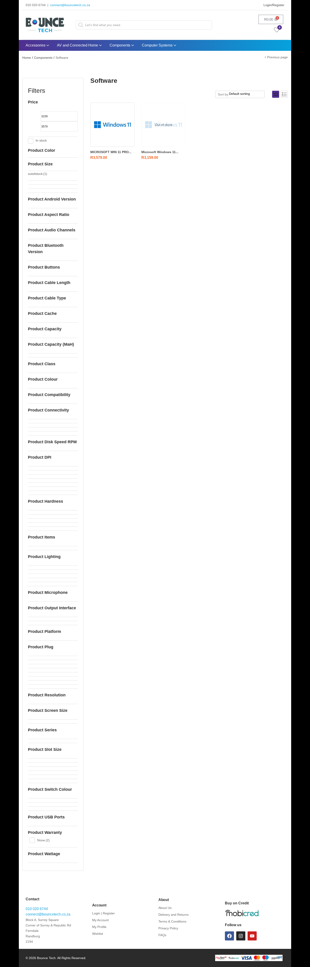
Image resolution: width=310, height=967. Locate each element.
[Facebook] (229, 935)
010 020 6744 (37, 909)
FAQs (162, 935)
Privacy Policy (168, 928)
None (43, 840)
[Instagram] (240, 935)
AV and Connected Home (78, 45)
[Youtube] (252, 935)
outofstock (37, 174)
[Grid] (275, 94)
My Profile (99, 927)
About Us (165, 908)
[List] (284, 94)
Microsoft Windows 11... (159, 152)
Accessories (36, 45)
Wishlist (97, 933)
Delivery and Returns (173, 914)
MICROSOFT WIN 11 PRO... (110, 152)
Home (26, 57)
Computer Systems (157, 45)
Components (120, 45)
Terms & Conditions (172, 921)
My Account (100, 920)
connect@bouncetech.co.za (70, 5)
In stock (41, 140)
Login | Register (103, 913)
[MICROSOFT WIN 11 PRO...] (112, 125)
